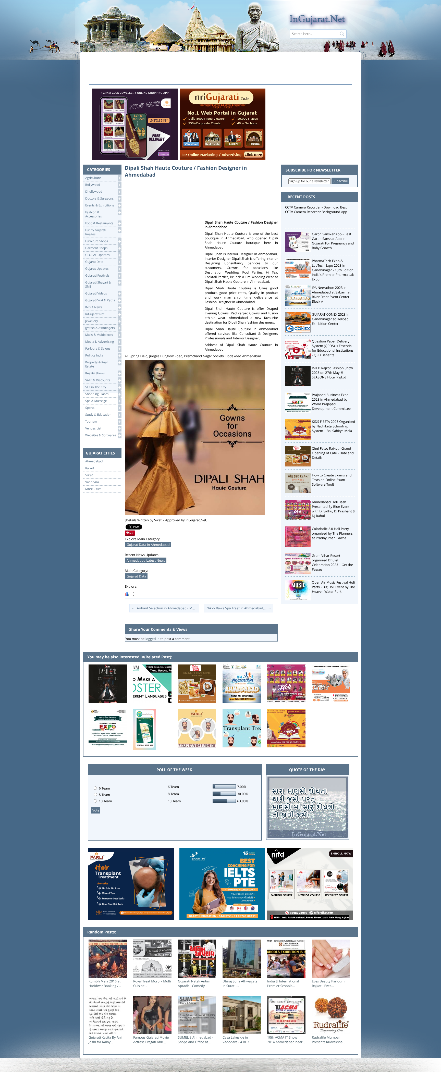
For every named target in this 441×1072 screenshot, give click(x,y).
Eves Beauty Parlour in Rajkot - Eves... (329, 983)
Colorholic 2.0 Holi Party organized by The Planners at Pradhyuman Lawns (332, 533)
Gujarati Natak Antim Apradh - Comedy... (194, 983)
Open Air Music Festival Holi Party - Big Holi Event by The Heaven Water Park (333, 587)
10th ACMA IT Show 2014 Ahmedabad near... (286, 1039)
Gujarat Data (136, 576)
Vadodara (92, 482)
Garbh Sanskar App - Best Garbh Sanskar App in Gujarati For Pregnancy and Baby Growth (333, 241)
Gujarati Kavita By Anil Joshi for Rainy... (105, 1039)
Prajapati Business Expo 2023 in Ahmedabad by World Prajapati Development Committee (331, 401)
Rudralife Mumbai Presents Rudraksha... (328, 1039)
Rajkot (89, 468)
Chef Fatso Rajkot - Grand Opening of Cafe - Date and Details (333, 453)
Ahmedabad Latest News (146, 560)
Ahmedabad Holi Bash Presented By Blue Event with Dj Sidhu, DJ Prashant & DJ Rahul (333, 509)
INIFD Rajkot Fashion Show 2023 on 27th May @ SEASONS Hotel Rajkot (332, 372)
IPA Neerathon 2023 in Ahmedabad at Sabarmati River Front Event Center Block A (331, 294)
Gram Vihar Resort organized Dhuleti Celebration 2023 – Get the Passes (332, 562)
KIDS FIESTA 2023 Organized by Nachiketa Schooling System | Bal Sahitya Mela (333, 426)
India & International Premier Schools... (283, 983)
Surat (89, 475)
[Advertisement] (185, 68)
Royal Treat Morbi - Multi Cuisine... (152, 983)
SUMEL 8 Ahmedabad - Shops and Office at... (195, 1039)
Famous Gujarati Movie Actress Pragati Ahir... (151, 1039)
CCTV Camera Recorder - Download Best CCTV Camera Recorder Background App (316, 209)
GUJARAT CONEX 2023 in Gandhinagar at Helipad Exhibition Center (330, 319)
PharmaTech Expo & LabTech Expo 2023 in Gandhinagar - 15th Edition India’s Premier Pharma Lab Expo (333, 269)
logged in (152, 638)
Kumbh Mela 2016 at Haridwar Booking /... (105, 983)
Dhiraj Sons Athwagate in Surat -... (240, 983)
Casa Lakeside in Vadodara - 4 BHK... (237, 1039)
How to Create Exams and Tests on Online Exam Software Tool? (332, 480)
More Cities (93, 489)
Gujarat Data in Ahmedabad (148, 544)
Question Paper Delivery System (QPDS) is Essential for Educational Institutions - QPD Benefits (332, 348)
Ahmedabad (94, 461)
